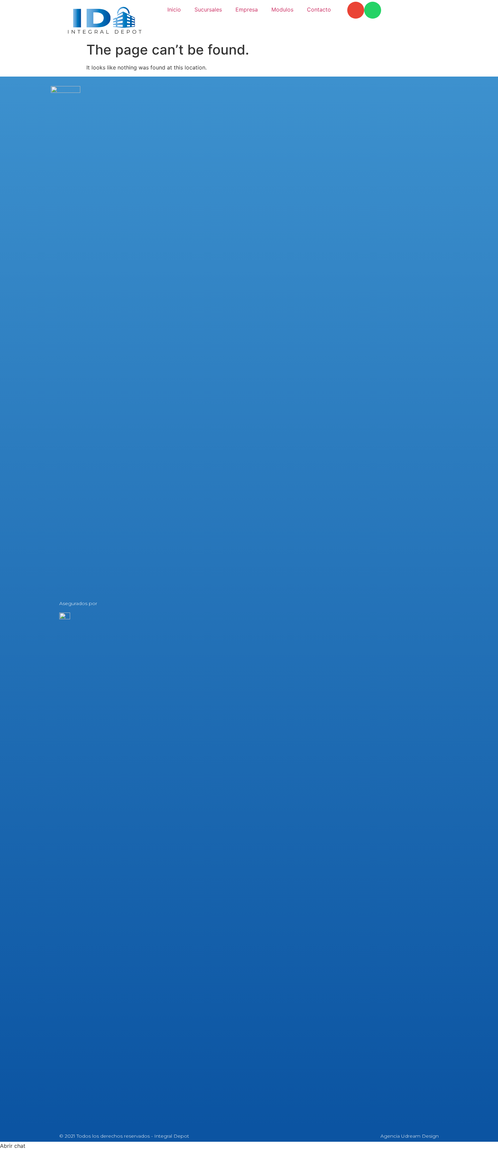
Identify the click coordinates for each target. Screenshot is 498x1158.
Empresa (246, 9)
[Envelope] (355, 10)
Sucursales (208, 9)
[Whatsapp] (372, 10)
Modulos (282, 9)
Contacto (319, 9)
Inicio (174, 9)
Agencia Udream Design (409, 1136)
